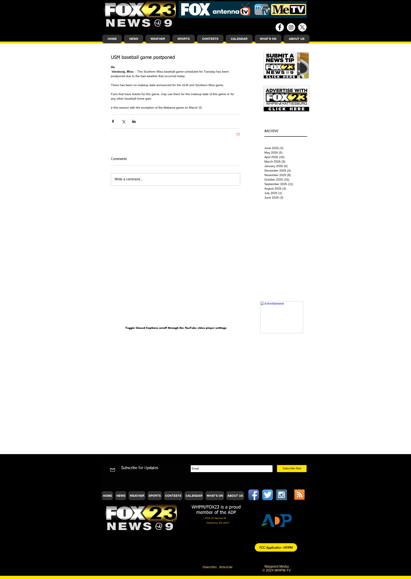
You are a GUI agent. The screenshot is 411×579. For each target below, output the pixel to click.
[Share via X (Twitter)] (123, 121)
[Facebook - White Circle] (279, 27)
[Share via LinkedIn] (134, 121)
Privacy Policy (210, 567)
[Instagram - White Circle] (291, 27)
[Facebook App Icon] (253, 494)
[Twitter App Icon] (267, 494)
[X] (302, 27)
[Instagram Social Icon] (281, 494)
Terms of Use (225, 567)
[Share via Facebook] (113, 121)
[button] (133, 39)
